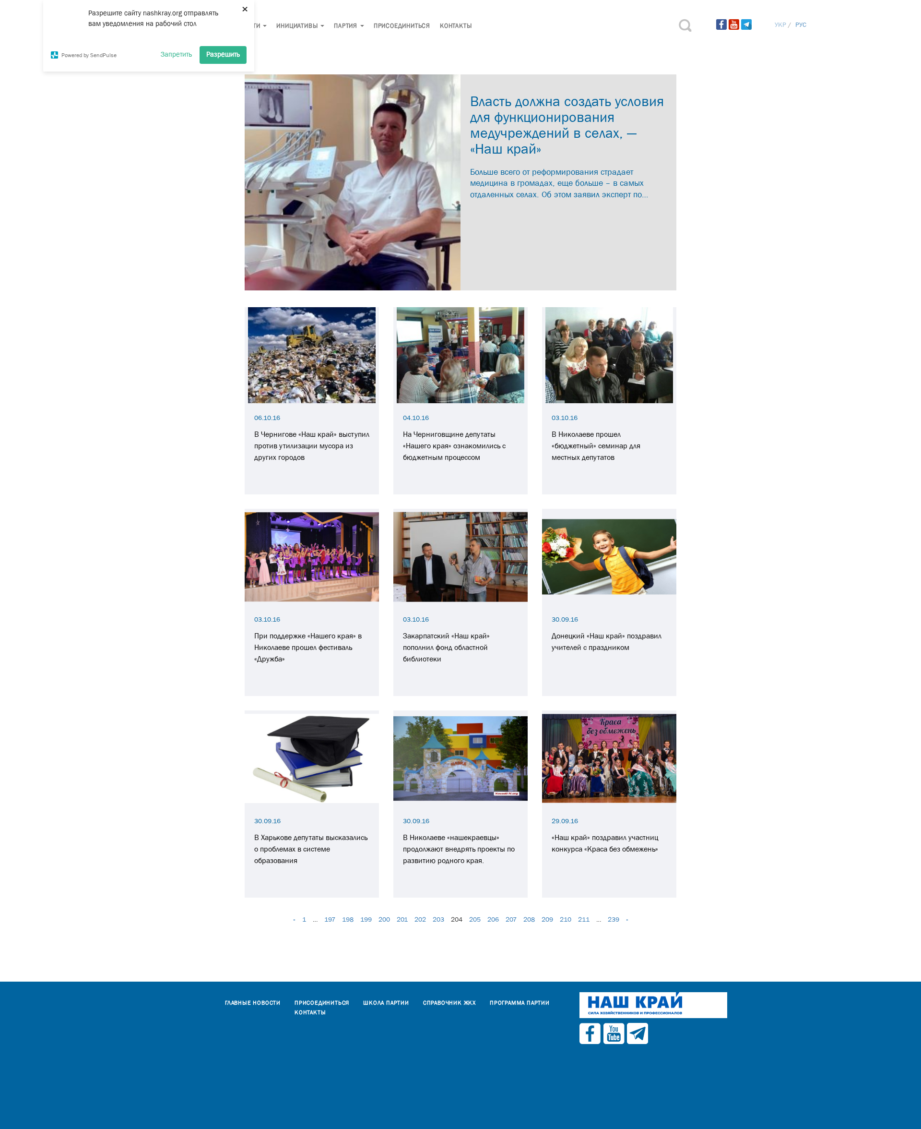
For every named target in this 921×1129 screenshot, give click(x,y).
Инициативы (297, 25)
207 (511, 919)
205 (475, 919)
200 (384, 919)
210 (565, 919)
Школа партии (386, 1002)
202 (420, 919)
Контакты (456, 25)
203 (438, 919)
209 (547, 919)
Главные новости (253, 1002)
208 (529, 919)
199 (366, 919)
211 (584, 919)
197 (329, 919)
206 (493, 919)
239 (613, 919)
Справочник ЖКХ (449, 1002)
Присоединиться (402, 25)
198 (348, 919)
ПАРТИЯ (346, 25)
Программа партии (520, 1002)
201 (402, 919)
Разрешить (223, 54)
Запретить (176, 54)
